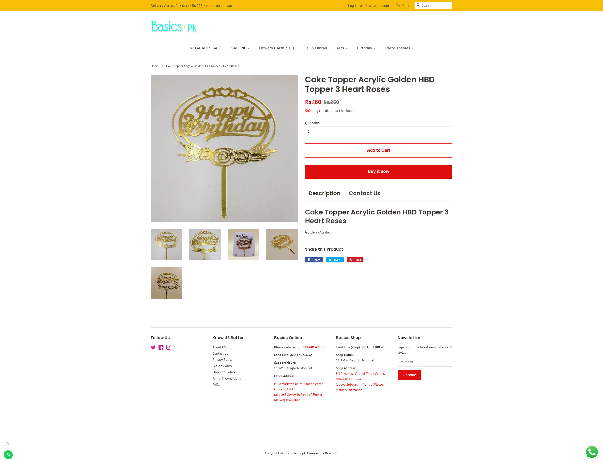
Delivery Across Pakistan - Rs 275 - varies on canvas (191, 6)
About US (219, 347)
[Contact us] (8, 454)
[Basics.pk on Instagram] (168, 348)
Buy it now (378, 171)
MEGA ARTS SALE (205, 48)
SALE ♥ (239, 48)
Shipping (311, 110)
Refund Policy (222, 366)
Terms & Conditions (226, 378)
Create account (377, 6)
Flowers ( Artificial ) (276, 48)
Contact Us (364, 193)
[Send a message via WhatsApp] (592, 452)
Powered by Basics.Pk (322, 453)
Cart (405, 6)
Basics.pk (299, 453)
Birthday (365, 48)
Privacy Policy (222, 359)
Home (155, 66)
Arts (340, 48)
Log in (353, 6)
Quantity (312, 122)
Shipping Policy (223, 372)
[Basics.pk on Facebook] (161, 348)
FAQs (216, 384)
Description (325, 193)
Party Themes (398, 48)
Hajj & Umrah (315, 48)
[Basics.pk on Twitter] (153, 348)
